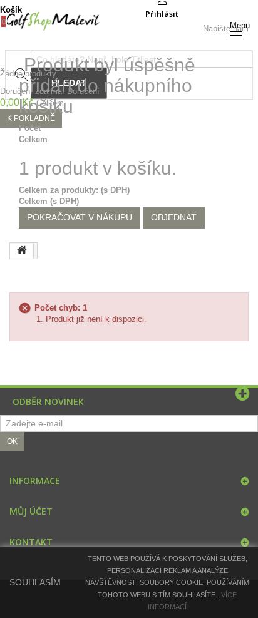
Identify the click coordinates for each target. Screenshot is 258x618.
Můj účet (31, 511)
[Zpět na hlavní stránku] (22, 251)
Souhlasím (35, 582)
